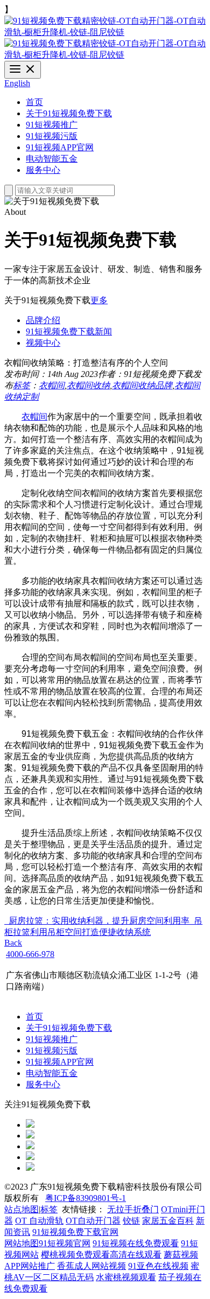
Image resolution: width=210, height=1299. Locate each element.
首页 (34, 102)
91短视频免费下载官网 (75, 1232)
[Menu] (22, 70)
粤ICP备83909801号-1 (85, 1198)
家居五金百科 (168, 1220)
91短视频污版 (52, 136)
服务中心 (43, 169)
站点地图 (21, 1209)
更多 (99, 300)
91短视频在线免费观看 (136, 1243)
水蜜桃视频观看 (126, 1277)
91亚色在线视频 (158, 1265)
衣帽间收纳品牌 (142, 385)
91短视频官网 (64, 1243)
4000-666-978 (30, 954)
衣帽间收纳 (88, 385)
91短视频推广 (52, 124)
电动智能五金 (52, 158)
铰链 (131, 1220)
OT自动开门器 (93, 1220)
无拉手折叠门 (133, 1209)
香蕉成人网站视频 (91, 1265)
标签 (21, 385)
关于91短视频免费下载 (69, 113)
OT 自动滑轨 (39, 1220)
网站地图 (21, 1243)
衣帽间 (52, 385)
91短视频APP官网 (60, 147)
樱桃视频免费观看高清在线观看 (101, 1254)
